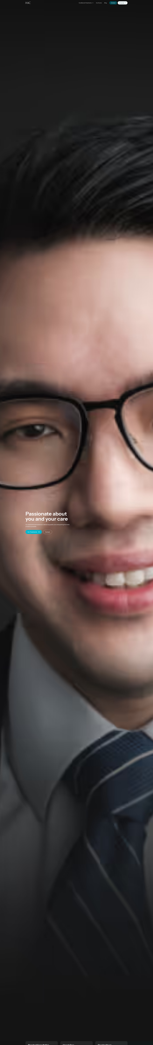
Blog (105, 3)
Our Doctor (99, 3)
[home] (28, 3)
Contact (113, 3)
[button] (86, 3)
